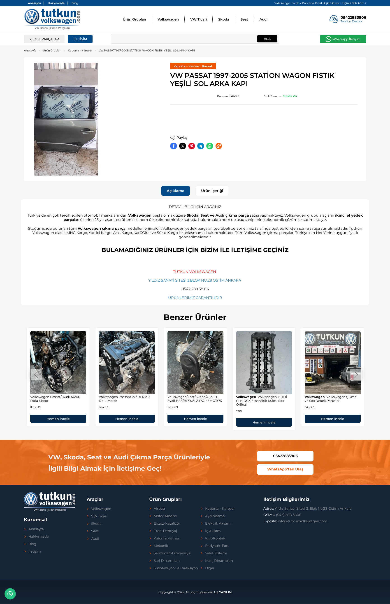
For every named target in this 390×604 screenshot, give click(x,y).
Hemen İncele (58, 415)
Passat (207, 66)
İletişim (80, 39)
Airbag (159, 509)
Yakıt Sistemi (216, 553)
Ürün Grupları (134, 19)
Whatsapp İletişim (346, 39)
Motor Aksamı (165, 516)
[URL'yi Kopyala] (218, 146)
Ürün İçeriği (212, 191)
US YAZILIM (223, 592)
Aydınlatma (215, 516)
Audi (263, 19)
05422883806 (285, 456)
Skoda (223, 19)
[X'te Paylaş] (182, 146)
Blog (75, 3)
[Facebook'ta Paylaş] (173, 146)
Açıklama (175, 191)
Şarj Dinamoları (167, 561)
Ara (267, 39)
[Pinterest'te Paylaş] (191, 146)
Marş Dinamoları (219, 561)
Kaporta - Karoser (80, 50)
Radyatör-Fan (216, 546)
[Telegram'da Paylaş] (200, 146)
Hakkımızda (56, 3)
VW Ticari (198, 19)
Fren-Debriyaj (165, 531)
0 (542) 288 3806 (282, 515)
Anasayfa (34, 3)
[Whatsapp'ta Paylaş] (209, 146)
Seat (244, 19)
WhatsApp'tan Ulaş (285, 469)
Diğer (209, 568)
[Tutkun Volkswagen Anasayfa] (52, 19)
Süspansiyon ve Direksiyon (176, 568)
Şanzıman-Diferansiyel (172, 553)
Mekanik (161, 546)
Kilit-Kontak (215, 538)
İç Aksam (213, 531)
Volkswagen (168, 19)
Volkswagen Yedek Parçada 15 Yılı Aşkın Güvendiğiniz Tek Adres (320, 3)
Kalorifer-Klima (166, 538)
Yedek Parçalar (44, 39)
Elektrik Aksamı (218, 523)
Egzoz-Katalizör (167, 523)
